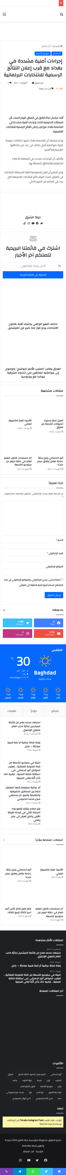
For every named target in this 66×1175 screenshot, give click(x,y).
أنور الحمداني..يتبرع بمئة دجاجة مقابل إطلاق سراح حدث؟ (50, 461)
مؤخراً (34, 710)
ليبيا (30, 1092)
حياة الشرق (39, 83)
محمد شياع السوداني (15, 1092)
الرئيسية (56, 46)
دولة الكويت (27, 1080)
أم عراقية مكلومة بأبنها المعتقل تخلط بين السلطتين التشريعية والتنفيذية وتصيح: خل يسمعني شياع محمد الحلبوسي (22, 793)
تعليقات (11, 710)
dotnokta (26, 1146)
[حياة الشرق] (43, 14)
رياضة (15, 1080)
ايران (48, 1080)
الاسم (59, 540)
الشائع (55, 710)
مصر (59, 1098)
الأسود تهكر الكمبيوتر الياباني (20, 422)
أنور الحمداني (56, 1074)
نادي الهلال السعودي (21, 1098)
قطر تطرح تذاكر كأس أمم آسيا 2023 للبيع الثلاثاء (18, 910)
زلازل (59, 1086)
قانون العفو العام (28, 1086)
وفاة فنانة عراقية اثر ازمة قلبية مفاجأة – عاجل (23, 744)
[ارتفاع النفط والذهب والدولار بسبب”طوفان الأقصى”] (12, 1046)
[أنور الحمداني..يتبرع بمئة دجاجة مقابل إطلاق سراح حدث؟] (48, 446)
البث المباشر (28, 1151)
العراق (10, 1074)
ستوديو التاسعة (42, 53)
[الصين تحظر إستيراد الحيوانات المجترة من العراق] (48, 408)
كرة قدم (40, 1092)
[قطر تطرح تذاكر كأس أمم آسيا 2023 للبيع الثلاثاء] (17, 896)
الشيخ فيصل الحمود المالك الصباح (32, 1074)
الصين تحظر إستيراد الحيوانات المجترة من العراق (52, 424)
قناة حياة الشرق (55, 1092)
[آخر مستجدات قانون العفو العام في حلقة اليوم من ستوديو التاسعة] (17, 446)
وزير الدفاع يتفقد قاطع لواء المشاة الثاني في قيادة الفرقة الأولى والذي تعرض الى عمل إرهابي (24, 815)
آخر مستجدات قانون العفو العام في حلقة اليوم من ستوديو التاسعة (18, 461)
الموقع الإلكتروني (54, 566)
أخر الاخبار (46, 46)
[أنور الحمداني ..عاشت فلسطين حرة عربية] (53, 1046)
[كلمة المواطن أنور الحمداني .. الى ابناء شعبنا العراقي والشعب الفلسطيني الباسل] (33, 1046)
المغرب (58, 1080)
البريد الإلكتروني (55, 553)
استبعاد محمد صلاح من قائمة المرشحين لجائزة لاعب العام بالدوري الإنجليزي (24, 726)
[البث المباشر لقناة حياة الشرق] (33, 31)
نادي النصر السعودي (44, 1098)
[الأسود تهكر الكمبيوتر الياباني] (17, 408)
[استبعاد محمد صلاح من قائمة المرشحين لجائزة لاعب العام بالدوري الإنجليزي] (53, 729)
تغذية (39, 1080)
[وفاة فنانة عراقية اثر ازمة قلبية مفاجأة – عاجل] (53, 749)
